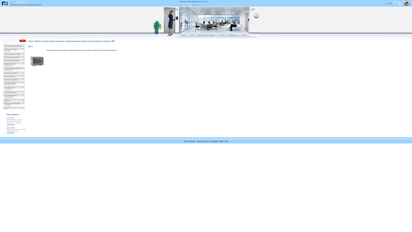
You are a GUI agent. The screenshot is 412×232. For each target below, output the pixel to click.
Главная (30, 41)
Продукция (37, 41)
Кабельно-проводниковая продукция (12, 104)
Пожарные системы (10, 73)
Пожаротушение (9, 76)
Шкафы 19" (7, 100)
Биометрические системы (12, 54)
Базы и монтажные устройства (99, 41)
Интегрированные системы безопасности (12, 69)
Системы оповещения (11, 79)
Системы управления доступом (11, 50)
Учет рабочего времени (11, 57)
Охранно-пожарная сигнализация (10, 64)
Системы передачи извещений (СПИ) (10, 83)
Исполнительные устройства (9, 88)
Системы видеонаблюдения (13, 46)
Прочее (6, 108)
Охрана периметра (10, 92)
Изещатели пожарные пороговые (76, 41)
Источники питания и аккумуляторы (10, 96)
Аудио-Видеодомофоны (11, 60)
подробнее (10, 124)
